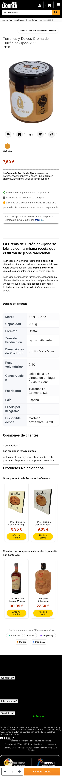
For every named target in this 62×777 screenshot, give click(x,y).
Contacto (6, 677)
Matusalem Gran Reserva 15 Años (16, 599)
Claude (22, 642)
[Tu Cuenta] (39, 5)
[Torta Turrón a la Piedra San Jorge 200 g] (16, 502)
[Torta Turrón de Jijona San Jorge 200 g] (43, 502)
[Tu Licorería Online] (9, 4)
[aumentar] (19, 771)
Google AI (40, 642)
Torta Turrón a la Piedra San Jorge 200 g (16, 523)
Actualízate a (30, 716)
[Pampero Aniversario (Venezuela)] (43, 578)
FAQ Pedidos (34, 707)
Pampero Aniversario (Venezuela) (43, 600)
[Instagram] (9, 737)
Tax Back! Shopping (49, 719)
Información (8, 701)
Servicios (6, 713)
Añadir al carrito (16, 536)
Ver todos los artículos (15, 674)
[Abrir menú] (58, 4)
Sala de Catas (9, 722)
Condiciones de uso (13, 704)
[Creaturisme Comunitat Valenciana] (30, 762)
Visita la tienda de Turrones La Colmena (38, 30)
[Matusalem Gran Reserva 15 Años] (16, 578)
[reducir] (5, 771)
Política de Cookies (20, 709)
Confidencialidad (36, 704)
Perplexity (48, 635)
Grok (31, 635)
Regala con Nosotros (23, 719)
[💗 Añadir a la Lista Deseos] (19, 134)
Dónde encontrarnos (45, 709)
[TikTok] (12, 737)
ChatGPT (15, 635)
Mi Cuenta (8, 716)
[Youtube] (1, 737)
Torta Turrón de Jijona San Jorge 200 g (43, 523)
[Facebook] (5, 737)
